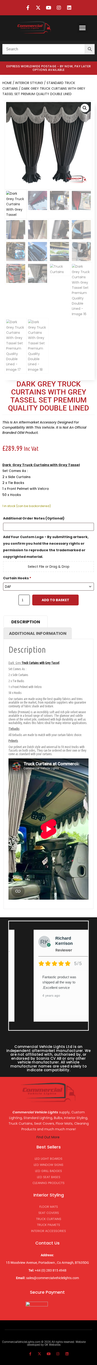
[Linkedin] (69, 7)
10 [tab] (80, 1033)
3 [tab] (30, 1033)
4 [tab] (38, 1033)
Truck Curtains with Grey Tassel (51, 465)
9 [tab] (73, 1033)
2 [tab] (23, 1033)
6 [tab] (52, 1033)
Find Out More (48, 1137)
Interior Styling (29, 83)
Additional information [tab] (37, 633)
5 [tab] (45, 1033)
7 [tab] (59, 1033)
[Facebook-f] (27, 7)
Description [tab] (25, 622)
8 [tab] (66, 1033)
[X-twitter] (38, 7)
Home (7, 83)
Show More (53, 996)
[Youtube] (48, 7)
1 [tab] (16, 1033)
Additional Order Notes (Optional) (34, 518)
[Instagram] (59, 7)
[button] (82, 28)
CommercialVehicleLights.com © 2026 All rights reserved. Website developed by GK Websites (44, 1343)
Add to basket (55, 600)
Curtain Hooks (17, 578)
